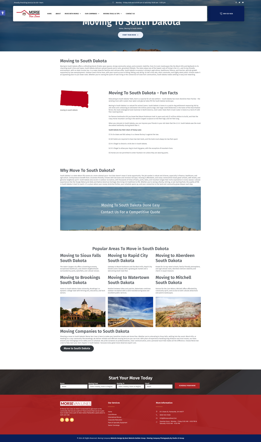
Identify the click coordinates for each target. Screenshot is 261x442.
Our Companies (91, 14)
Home (49, 14)
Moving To (120, 383)
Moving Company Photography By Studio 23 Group (165, 438)
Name (62, 383)
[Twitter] (239, 2)
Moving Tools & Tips (111, 14)
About (58, 14)
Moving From (93, 383)
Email (147, 383)
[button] (2, 13)
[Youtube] (242, 2)
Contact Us (130, 14)
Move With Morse (72, 14)
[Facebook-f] (236, 2)
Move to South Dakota (77, 348)
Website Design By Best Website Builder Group (128, 438)
